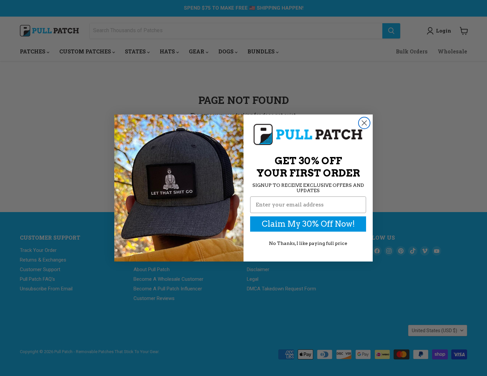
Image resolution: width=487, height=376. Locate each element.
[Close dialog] (364, 123)
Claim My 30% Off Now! (308, 224)
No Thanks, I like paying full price (308, 243)
